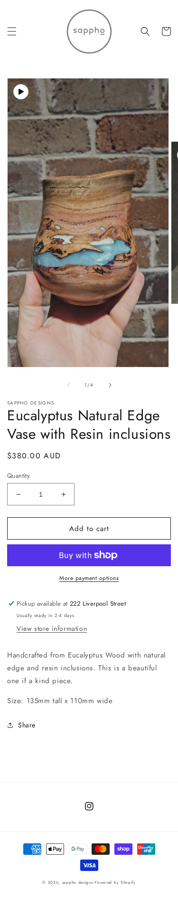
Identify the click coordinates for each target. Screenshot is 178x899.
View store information (52, 628)
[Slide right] (110, 385)
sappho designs (77, 882)
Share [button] (27, 725)
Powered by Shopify (115, 882)
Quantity (18, 475)
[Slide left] (68, 385)
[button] (11, 31)
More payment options (89, 578)
